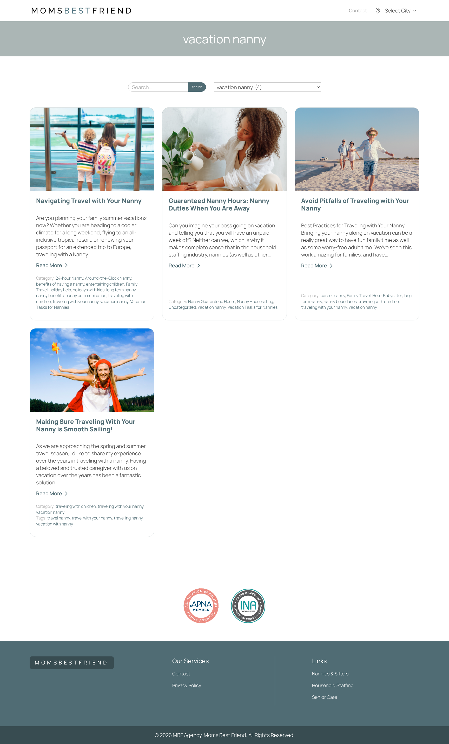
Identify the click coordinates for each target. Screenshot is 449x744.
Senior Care (324, 697)
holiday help (60, 290)
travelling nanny (128, 518)
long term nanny (121, 290)
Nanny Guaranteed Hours (211, 301)
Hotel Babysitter (387, 295)
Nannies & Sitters (330, 673)
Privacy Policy (186, 685)
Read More (49, 265)
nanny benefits (50, 295)
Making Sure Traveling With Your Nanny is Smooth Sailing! (85, 425)
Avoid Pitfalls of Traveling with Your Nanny (355, 204)
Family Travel (359, 295)
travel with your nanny (92, 518)
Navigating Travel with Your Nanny (89, 200)
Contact (358, 10)
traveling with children (379, 301)
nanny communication (85, 295)
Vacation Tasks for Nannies (253, 307)
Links (319, 660)
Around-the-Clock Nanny (108, 278)
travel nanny (58, 518)
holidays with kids (88, 290)
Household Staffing (333, 685)
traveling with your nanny (75, 301)
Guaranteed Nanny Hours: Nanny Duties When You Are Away (219, 204)
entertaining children (105, 284)
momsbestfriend (72, 662)
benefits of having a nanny (60, 284)
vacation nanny (114, 301)
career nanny (333, 295)
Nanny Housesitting (255, 301)
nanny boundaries (340, 301)
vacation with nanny (54, 524)
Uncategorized (182, 307)
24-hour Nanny (69, 278)
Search (197, 87)
